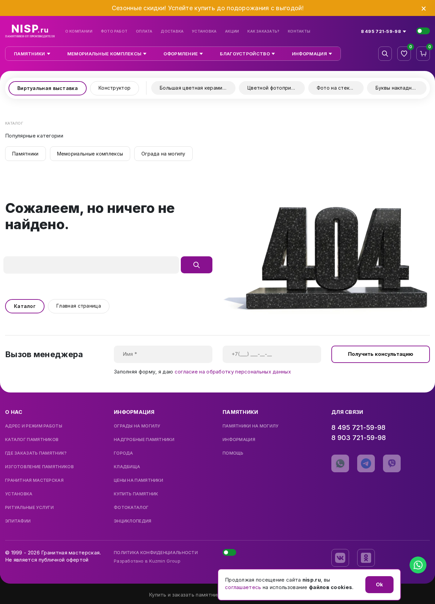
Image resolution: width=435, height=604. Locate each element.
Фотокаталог (131, 508)
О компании (78, 31)
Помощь (233, 453)
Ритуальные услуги (29, 508)
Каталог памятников (31, 440)
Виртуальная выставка (47, 88)
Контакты (299, 31)
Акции (232, 31)
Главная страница (78, 306)
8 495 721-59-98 (358, 427)
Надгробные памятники (144, 440)
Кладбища (127, 467)
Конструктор (114, 88)
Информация (239, 440)
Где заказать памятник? (36, 453)
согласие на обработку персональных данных (233, 371)
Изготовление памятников (39, 467)
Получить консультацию (380, 354)
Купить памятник (136, 494)
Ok (379, 584)
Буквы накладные (397, 88)
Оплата (144, 31)
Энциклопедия (133, 521)
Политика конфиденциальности (156, 552)
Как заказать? (263, 31)
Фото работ (114, 31)
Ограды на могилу (137, 426)
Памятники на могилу (251, 426)
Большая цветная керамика (194, 88)
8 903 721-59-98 (358, 437)
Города (123, 453)
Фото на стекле (336, 88)
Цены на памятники (138, 480)
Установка (204, 31)
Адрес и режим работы (33, 426)
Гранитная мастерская (34, 480)
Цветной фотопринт (272, 88)
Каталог (25, 306)
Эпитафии (18, 521)
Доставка (172, 31)
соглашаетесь (243, 587)
